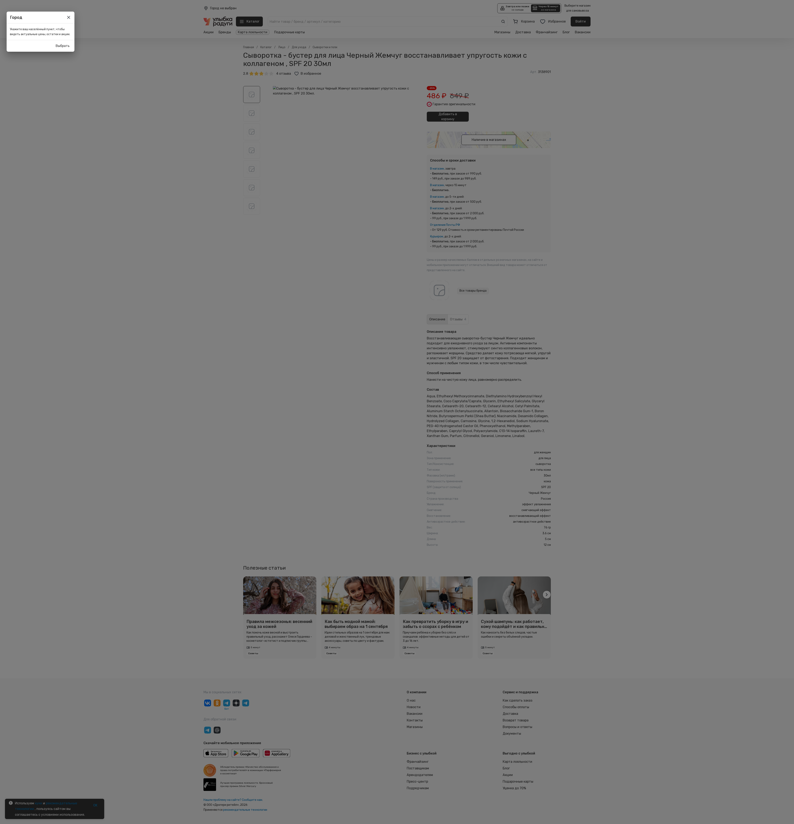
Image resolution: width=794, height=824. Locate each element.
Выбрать (62, 46)
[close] (69, 17)
